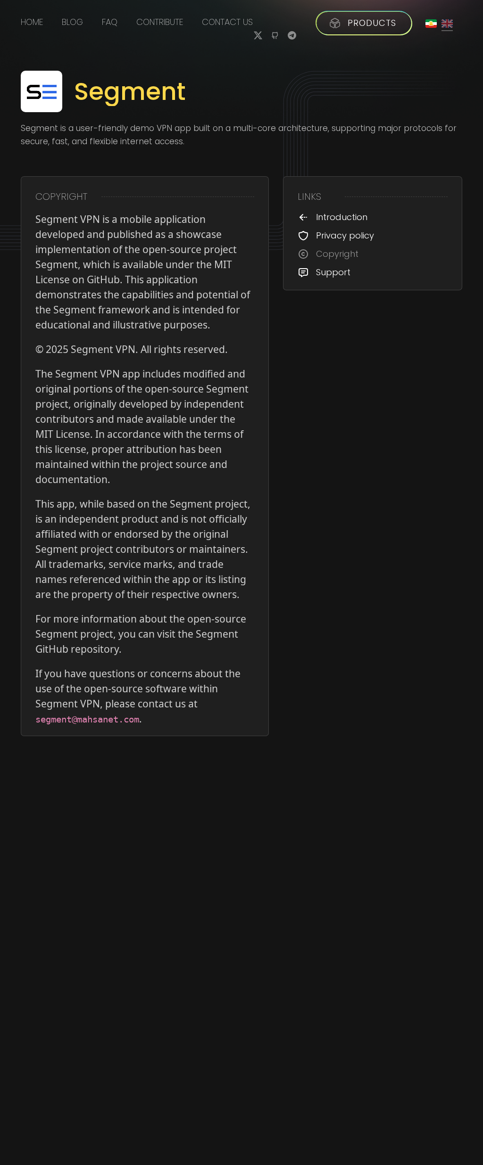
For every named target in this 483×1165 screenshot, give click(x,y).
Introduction (341, 217)
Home (32, 22)
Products (372, 23)
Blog (72, 22)
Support (333, 272)
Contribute (159, 22)
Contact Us (227, 22)
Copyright (337, 254)
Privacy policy (345, 235)
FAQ (109, 22)
